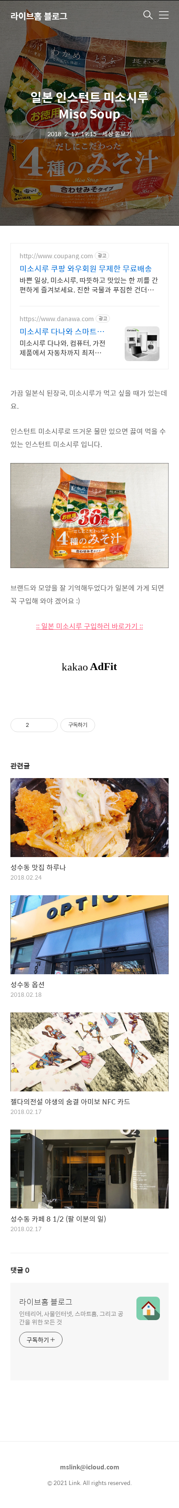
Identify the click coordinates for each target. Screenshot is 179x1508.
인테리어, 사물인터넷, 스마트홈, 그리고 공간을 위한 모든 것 (71, 1317)
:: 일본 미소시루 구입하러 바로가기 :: (89, 626)
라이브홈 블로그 (38, 15)
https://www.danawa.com (57, 318)
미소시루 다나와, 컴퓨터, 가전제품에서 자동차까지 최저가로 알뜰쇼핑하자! (63, 348)
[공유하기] (37, 725)
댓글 (20, 1270)
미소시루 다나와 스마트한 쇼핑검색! (62, 331)
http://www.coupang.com (56, 256)
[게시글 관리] (48, 725)
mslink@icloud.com (89, 1467)
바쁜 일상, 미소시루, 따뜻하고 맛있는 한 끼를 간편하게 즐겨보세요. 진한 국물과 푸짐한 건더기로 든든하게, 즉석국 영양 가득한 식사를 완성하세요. (89, 285)
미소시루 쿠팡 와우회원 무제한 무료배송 (86, 268)
